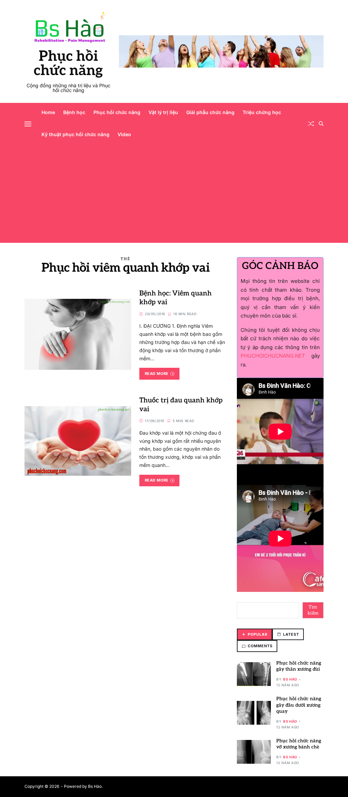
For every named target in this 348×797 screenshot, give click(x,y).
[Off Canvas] (27, 124)
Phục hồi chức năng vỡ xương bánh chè (298, 744)
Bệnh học (74, 112)
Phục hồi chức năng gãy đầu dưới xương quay (298, 705)
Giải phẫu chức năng (210, 112)
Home (48, 112)
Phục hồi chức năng (68, 63)
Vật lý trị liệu (163, 112)
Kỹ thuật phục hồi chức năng (75, 134)
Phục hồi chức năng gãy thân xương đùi (298, 666)
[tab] (254, 634)
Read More (157, 373)
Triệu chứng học (262, 112)
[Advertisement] (174, 195)
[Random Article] (311, 124)
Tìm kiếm (313, 610)
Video (124, 134)
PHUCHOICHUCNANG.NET (273, 355)
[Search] (321, 123)
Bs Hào (290, 679)
